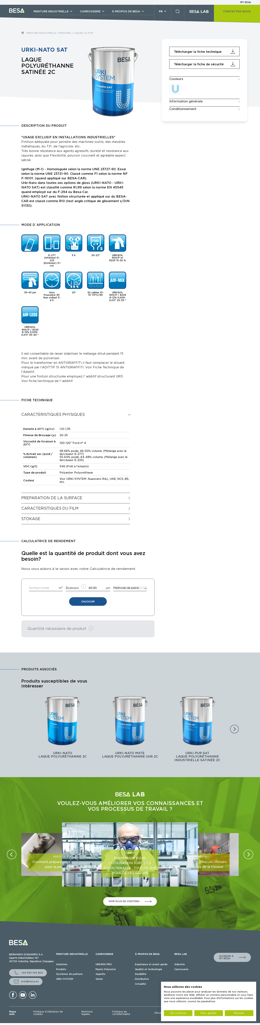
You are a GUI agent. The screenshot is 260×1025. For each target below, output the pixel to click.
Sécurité (159, 1012)
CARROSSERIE (104, 954)
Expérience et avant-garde (151, 964)
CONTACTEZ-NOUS (237, 11)
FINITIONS (65, 33)
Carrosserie (181, 969)
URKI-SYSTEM (64, 979)
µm (108, 587)
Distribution (142, 979)
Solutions (61, 964)
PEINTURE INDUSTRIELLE (41, 33)
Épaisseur (72, 587)
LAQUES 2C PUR (83, 33)
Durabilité (140, 974)
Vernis (99, 979)
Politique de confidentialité (121, 1013)
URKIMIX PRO (104, 964)
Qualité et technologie (148, 969)
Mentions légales (87, 1013)
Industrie (179, 964)
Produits (61, 969)
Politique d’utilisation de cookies (48, 1013)
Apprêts (100, 974)
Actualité (140, 983)
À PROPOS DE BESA (147, 954)
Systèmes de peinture (69, 974)
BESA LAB (180, 954)
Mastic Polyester (106, 969)
